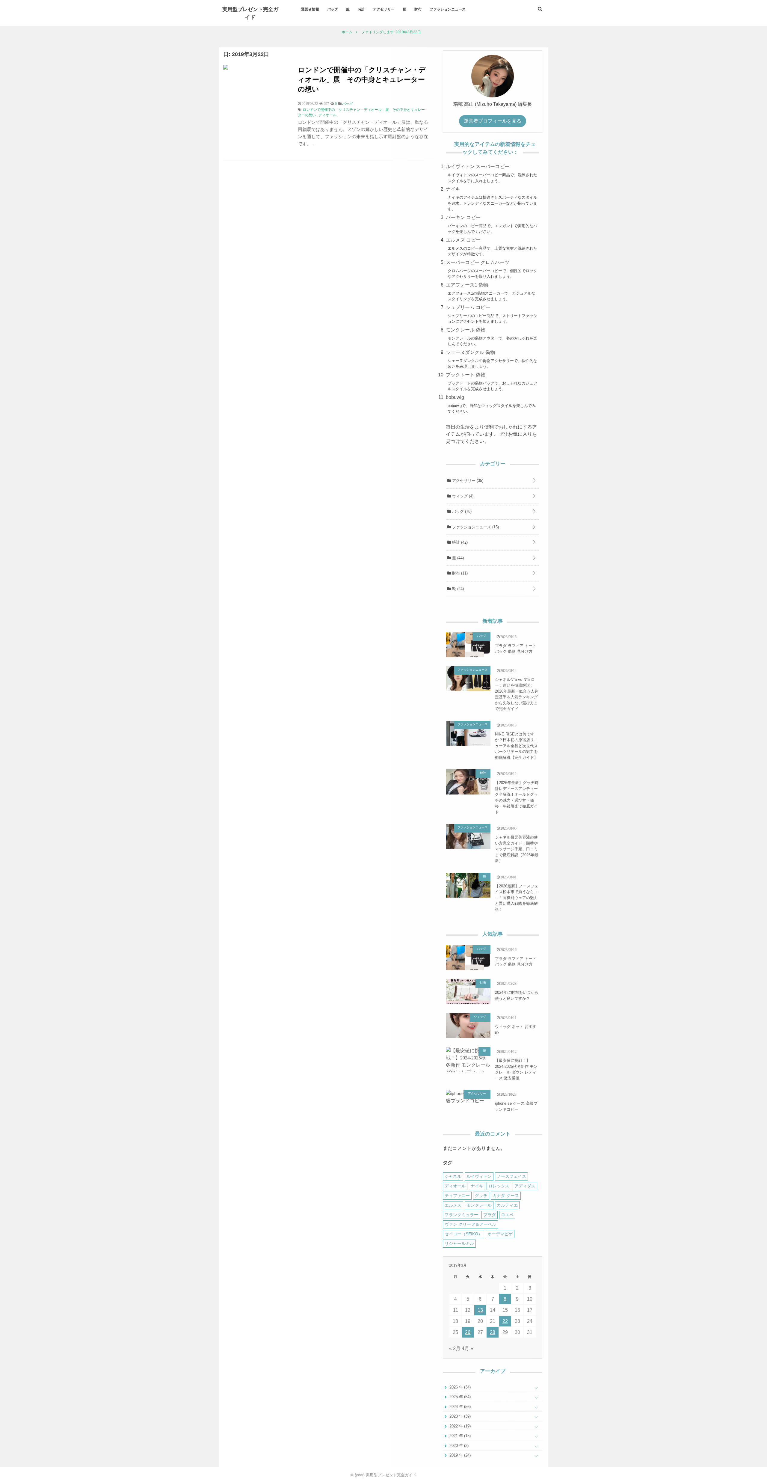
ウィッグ (462, 496)
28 (492, 1332)
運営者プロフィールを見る (492, 120)
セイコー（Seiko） (463, 1233)
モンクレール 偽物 (465, 329)
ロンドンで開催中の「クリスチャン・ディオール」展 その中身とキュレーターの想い (362, 79)
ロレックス (498, 1186)
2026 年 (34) (459, 1387)
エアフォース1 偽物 (467, 284)
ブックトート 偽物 (465, 374)
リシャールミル (459, 1243)
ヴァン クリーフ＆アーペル (470, 1224)
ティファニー (457, 1195)
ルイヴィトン (479, 1176)
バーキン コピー (463, 217)
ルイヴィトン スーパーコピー (477, 166)
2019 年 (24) (459, 1455)
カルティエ (507, 1205)
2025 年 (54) (459, 1396)
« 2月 (454, 1348)
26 (467, 1332)
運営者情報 (310, 9)
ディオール (327, 115)
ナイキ (453, 189)
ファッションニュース (448, 9)
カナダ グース (506, 1195)
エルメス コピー (463, 239)
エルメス (453, 1205)
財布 (418, 9)
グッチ (481, 1195)
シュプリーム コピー (468, 307)
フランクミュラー (461, 1214)
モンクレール (479, 1205)
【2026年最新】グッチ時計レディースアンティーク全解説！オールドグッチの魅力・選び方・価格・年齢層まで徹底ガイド (516, 797)
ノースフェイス (511, 1176)
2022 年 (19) (459, 1426)
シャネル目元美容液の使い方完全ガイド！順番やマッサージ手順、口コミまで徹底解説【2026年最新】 (516, 849)
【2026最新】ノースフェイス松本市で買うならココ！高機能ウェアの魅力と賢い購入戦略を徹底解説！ (516, 898)
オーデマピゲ (500, 1233)
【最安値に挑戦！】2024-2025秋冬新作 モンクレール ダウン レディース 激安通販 (516, 1069)
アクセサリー (384, 9)
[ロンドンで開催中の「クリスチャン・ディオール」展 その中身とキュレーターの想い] (225, 67)
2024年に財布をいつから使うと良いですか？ (516, 995)
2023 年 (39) (459, 1416)
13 (480, 1310)
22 (505, 1321)
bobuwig (455, 397)
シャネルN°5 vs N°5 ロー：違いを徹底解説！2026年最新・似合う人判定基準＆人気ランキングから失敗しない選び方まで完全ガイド (516, 694)
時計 (361, 9)
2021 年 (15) (459, 1435)
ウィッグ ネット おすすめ (515, 1029)
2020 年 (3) (458, 1445)
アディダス (524, 1186)
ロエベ (507, 1214)
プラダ (489, 1214)
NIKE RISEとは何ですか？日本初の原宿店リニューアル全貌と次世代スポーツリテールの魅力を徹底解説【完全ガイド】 (516, 746)
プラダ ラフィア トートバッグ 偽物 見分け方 (515, 648)
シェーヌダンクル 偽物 (470, 352)
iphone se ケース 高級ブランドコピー (516, 1106)
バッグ (332, 9)
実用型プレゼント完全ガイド (250, 12)
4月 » (467, 1348)
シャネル (453, 1176)
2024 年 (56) (459, 1406)
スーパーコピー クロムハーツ (477, 262)
